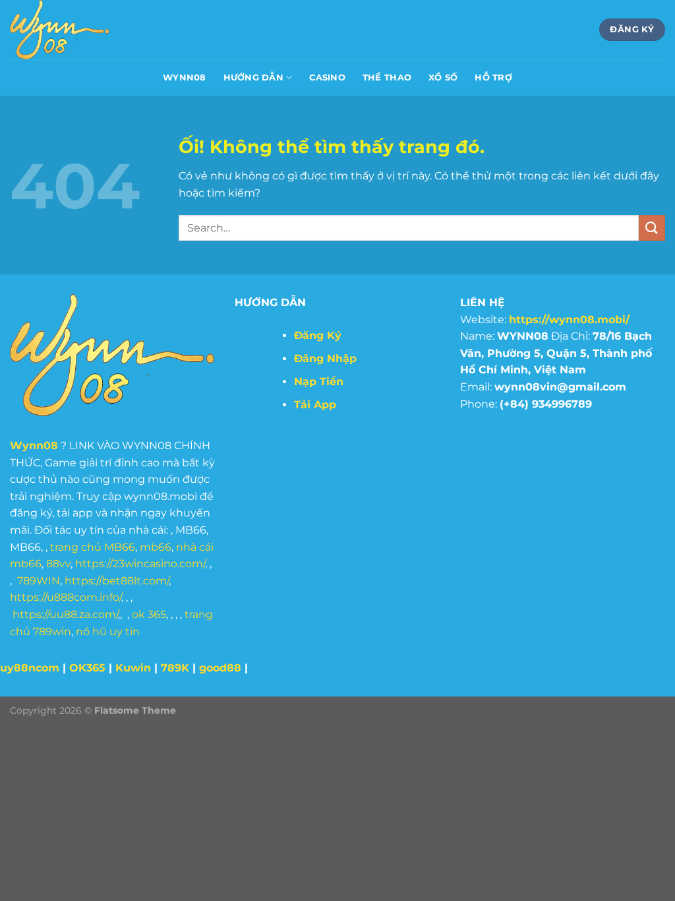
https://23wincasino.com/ (140, 563)
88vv (58, 563)
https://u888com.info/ (65, 597)
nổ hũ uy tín (108, 631)
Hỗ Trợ (493, 77)
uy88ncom (29, 668)
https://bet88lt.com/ (117, 581)
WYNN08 (184, 77)
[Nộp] (652, 228)
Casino (327, 77)
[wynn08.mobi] (76, 29)
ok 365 (149, 614)
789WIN (38, 581)
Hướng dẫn (253, 77)
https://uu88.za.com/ (65, 614)
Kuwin (133, 668)
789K (175, 668)
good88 (220, 668)
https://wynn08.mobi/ (569, 319)
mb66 (155, 547)
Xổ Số (442, 77)
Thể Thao (387, 77)
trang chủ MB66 (92, 547)
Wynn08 (34, 445)
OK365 (87, 668)
